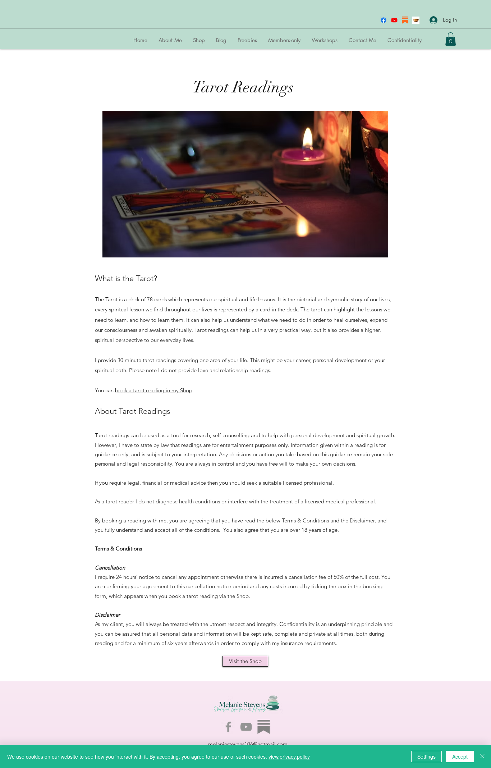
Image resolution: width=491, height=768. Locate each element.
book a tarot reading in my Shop (153, 390)
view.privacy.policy (289, 756)
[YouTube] (246, 727)
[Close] (482, 756)
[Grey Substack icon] (264, 727)
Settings (426, 756)
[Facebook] (383, 20)
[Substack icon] (405, 20)
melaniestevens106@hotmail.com (248, 744)
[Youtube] (394, 20)
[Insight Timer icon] (415, 20)
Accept (460, 756)
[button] (450, 39)
